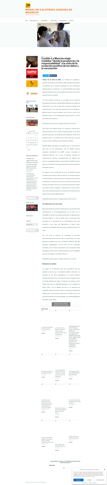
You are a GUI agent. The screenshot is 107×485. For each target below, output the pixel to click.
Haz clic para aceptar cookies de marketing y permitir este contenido (61, 304)
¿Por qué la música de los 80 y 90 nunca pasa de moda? (75, 401)
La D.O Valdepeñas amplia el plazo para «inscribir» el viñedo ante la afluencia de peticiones (60, 373)
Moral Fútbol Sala (30, 117)
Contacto (71, 20)
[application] (32, 208)
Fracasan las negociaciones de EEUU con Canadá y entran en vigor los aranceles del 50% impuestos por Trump (32, 164)
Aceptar (78, 480)
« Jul (28, 149)
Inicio (26, 20)
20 (32, 142)
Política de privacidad (92, 482)
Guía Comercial (63, 20)
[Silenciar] (35, 209)
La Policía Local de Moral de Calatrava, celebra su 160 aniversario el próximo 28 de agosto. (61, 331)
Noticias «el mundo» (31, 155)
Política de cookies (85, 482)
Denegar (89, 480)
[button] (104, 469)
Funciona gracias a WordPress (41, 482)
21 (33, 142)
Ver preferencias (100, 480)
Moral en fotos (54, 20)
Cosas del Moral (44, 20)
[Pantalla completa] (36, 209)
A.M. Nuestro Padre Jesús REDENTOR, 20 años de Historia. (74, 373)
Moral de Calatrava (34, 20)
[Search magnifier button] (37, 198)
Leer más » (43, 333)
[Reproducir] (27, 209)
